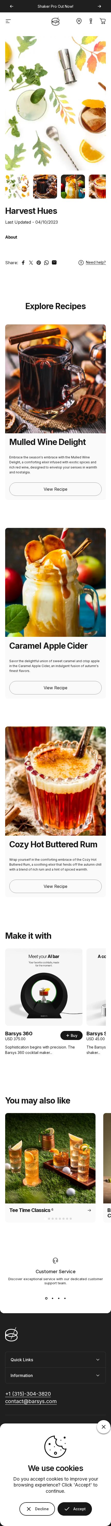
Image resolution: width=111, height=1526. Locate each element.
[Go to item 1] (17, 187)
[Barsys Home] (55, 21)
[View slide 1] (46, 1298)
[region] (55, 187)
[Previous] (12, 6)
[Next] (99, 6)
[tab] (45, 1218)
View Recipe (55, 489)
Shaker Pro (47, 6)
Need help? (96, 262)
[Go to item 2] (45, 187)
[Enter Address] (77, 21)
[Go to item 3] (73, 187)
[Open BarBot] (91, 21)
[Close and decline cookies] (103, 1427)
